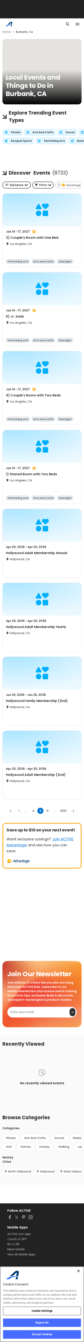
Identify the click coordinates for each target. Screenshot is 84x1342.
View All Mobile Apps (21, 1254)
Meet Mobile (16, 1249)
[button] (43, 185)
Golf (9, 1147)
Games (25, 1147)
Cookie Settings (42, 1311)
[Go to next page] (73, 811)
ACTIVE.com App (19, 1234)
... (26, 811)
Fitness (11, 1138)
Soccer (59, 1138)
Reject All (41, 1322)
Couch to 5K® (17, 1239)
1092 (63, 811)
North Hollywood (19, 1171)
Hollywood (47, 1171)
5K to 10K (13, 1244)
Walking (63, 1147)
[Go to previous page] (11, 811)
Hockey (44, 1147)
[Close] (78, 1270)
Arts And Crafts (35, 1138)
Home (6, 32)
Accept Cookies (42, 1334)
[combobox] (16, 185)
